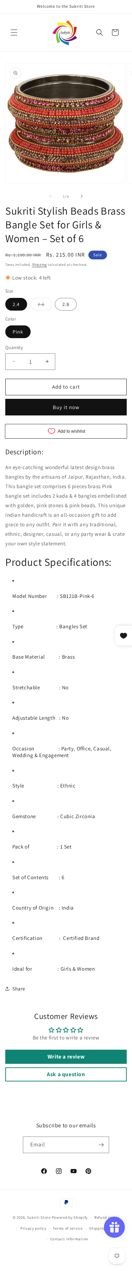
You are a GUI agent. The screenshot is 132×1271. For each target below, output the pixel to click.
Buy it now (66, 407)
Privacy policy (33, 1228)
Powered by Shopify (70, 1217)
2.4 (16, 304)
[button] (14, 32)
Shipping (39, 264)
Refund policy (106, 1217)
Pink (18, 332)
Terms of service (67, 1228)
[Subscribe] (101, 1145)
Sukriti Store (39, 1217)
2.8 (65, 304)
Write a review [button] (66, 1056)
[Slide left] (50, 196)
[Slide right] (81, 196)
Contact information (69, 1238)
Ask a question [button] (66, 1074)
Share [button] (18, 988)
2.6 (45, 306)
